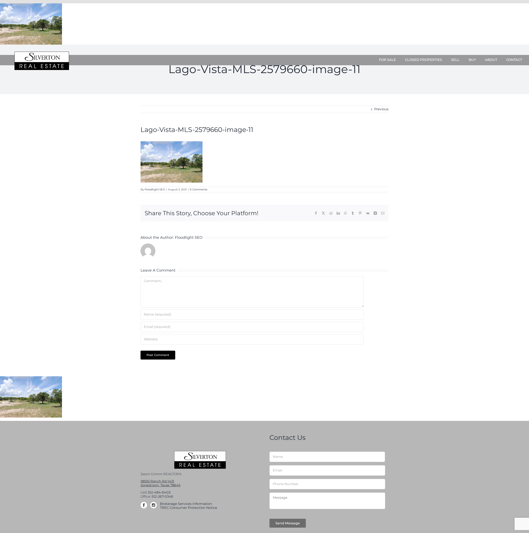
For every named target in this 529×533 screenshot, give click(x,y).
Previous (381, 109)
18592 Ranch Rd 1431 (157, 481)
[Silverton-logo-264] (41, 53)
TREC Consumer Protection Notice (188, 508)
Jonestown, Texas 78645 (160, 485)
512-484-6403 (159, 492)
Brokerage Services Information (186, 504)
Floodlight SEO (155, 189)
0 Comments (198, 189)
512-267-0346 (162, 497)
